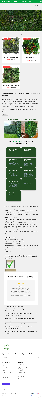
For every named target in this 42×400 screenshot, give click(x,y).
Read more (5, 114)
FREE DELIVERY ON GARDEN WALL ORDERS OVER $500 (15, 1)
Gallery (4, 370)
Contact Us (5, 375)
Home (3, 365)
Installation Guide (7, 372)
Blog (3, 379)
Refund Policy (6, 377)
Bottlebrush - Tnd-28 (11, 57)
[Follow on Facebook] (2, 389)
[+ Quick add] (18, 52)
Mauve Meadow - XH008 (11, 85)
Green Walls (5, 367)
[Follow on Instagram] (4, 389)
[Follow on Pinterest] (6, 389)
